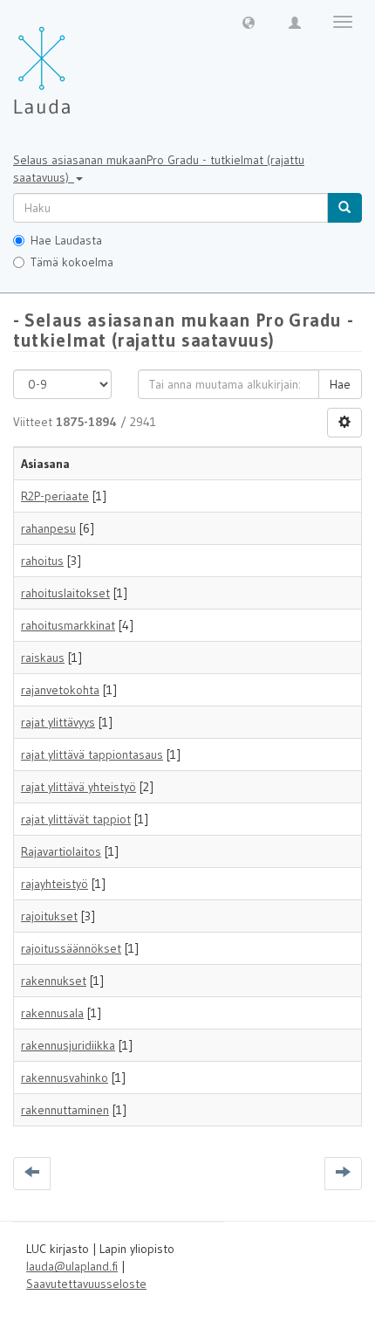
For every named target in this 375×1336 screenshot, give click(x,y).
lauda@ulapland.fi (72, 1266)
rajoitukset (49, 916)
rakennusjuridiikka (68, 1045)
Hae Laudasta (66, 240)
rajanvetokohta (60, 690)
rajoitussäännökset (71, 948)
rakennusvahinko (64, 1077)
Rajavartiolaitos (61, 851)
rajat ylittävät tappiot (76, 819)
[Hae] (344, 208)
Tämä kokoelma (72, 262)
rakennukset (53, 980)
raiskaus (43, 657)
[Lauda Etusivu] (78, 61)
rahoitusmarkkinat (68, 625)
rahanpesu (48, 528)
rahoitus (42, 560)
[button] (248, 22)
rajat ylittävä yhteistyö (78, 787)
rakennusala (52, 1013)
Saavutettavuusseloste (86, 1283)
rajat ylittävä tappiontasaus (92, 754)
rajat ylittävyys (58, 722)
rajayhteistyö (54, 884)
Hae (340, 384)
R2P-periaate (55, 496)
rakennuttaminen (65, 1110)
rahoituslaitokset (65, 593)
